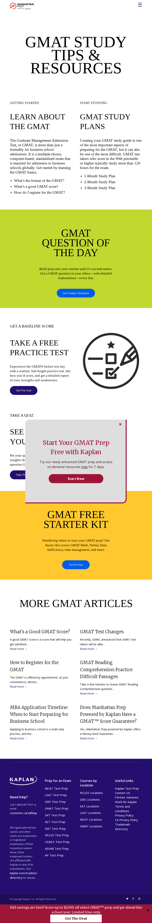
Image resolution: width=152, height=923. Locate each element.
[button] (76, 447)
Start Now (76, 478)
